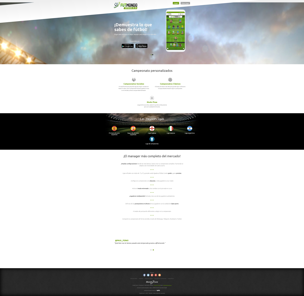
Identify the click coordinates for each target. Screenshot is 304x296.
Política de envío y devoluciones (160, 278)
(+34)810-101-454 (156, 285)
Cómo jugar (185, 3)
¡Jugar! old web (171, 278)
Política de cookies (133, 278)
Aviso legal (141, 278)
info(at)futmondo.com (167, 285)
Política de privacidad (149, 278)
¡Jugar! (176, 3)
